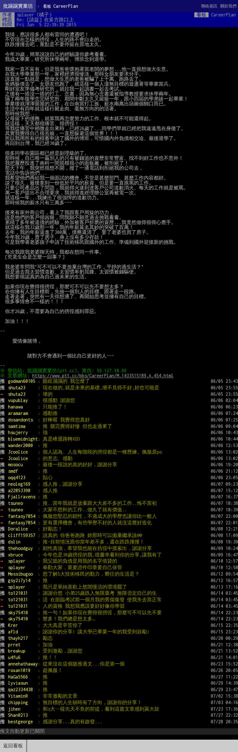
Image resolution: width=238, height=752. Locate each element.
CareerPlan (60, 6)
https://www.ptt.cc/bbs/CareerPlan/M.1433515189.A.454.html (103, 375)
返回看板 (13, 745)
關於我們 (228, 6)
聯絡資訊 (209, 6)
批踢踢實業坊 (18, 6)
